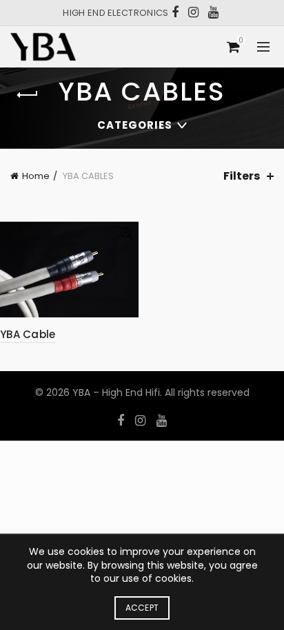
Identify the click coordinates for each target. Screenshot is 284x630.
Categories (134, 125)
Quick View (126, 234)
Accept (142, 607)
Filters (241, 175)
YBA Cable (28, 334)
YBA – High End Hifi (116, 392)
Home (36, 175)
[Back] (27, 95)
